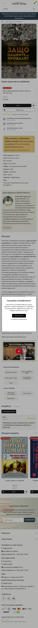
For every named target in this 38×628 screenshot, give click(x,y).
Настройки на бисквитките (19, 319)
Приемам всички (18, 315)
